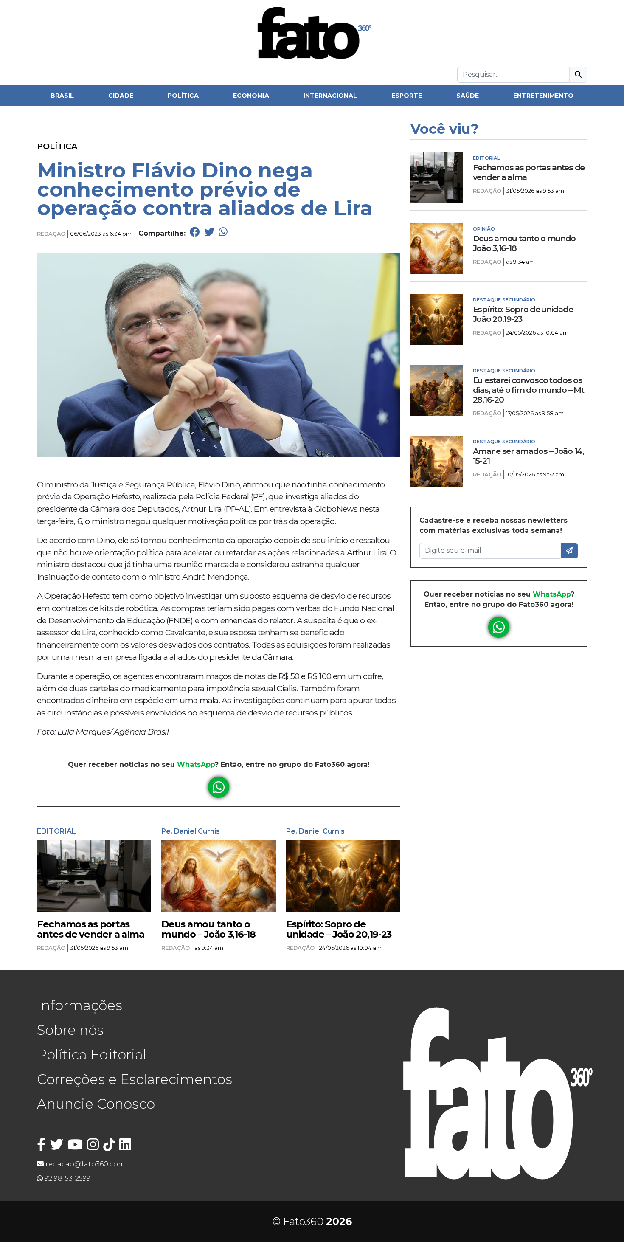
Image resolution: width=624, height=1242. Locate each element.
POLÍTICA (183, 95)
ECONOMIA (251, 95)
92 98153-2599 (66, 1178)
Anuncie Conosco (96, 1104)
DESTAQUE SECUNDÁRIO (504, 300)
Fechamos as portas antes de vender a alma (90, 929)
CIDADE (120, 95)
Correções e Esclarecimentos (134, 1079)
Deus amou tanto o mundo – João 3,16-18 (208, 929)
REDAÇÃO (51, 234)
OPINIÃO (484, 229)
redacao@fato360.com (84, 1164)
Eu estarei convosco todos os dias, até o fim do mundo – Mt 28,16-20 (528, 390)
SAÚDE (467, 95)
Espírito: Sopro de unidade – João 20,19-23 (339, 929)
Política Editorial (91, 1054)
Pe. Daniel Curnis (190, 831)
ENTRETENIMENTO (543, 95)
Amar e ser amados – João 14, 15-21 (528, 456)
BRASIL (62, 95)
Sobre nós (70, 1030)
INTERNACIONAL (330, 95)
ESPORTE (406, 95)
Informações (79, 1005)
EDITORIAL (56, 831)
